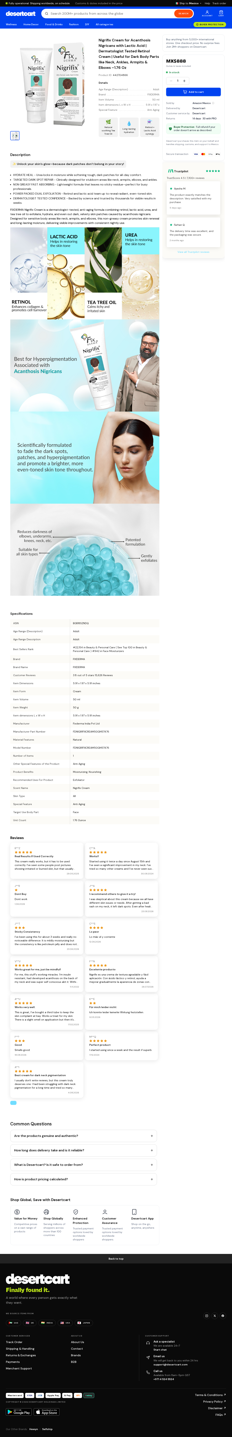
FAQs (220, 1415)
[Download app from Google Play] (19, 1412)
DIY (87, 24)
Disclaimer (217, 1408)
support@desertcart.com (171, 1364)
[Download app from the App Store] (46, 1412)
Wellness (11, 24)
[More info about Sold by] (213, 103)
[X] (214, 1316)
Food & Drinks (54, 24)
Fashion (73, 24)
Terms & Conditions (210, 1395)
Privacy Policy (214, 1401)
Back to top (116, 1258)
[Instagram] (206, 1316)
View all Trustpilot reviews (193, 252)
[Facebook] (223, 1316)
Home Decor (31, 24)
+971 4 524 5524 (164, 1379)
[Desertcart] (20, 13)
